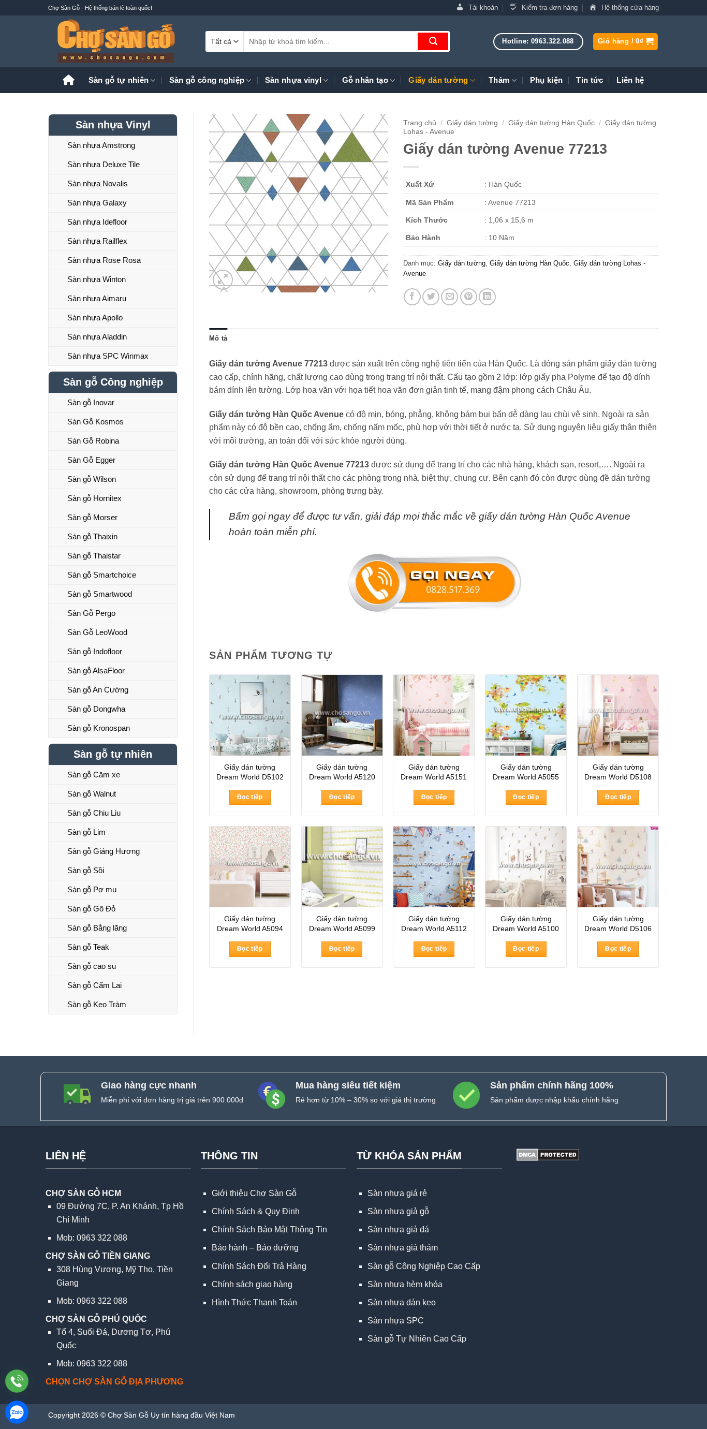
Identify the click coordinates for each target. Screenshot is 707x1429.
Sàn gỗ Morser (92, 517)
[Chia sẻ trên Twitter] (430, 296)
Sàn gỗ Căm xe (93, 774)
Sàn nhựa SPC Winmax (108, 355)
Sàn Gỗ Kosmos (95, 421)
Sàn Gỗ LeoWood (97, 632)
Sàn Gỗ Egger (91, 459)
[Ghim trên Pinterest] (468, 296)
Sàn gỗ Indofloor (94, 651)
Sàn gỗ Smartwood (99, 594)
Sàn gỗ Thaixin (92, 536)
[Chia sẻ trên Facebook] (412, 296)
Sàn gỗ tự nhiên (119, 80)
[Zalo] (16, 1412)
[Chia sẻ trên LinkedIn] (487, 296)
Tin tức (589, 80)
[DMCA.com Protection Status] (546, 1154)
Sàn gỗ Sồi (85, 870)
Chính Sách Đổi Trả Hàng (259, 1266)
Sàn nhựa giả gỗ (398, 1211)
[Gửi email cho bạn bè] (449, 296)
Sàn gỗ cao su (91, 966)
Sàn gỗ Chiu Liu (94, 812)
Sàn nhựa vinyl (293, 80)
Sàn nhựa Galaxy (97, 202)
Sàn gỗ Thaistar (94, 555)
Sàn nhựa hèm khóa (405, 1284)
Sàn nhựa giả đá (398, 1229)
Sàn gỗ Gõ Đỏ (91, 908)
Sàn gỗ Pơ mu (91, 889)
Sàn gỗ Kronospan (98, 728)
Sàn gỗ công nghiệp (206, 80)
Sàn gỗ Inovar (90, 402)
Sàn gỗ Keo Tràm (96, 1004)
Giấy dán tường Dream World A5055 (526, 772)
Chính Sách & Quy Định (256, 1211)
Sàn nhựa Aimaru (96, 298)
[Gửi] (433, 41)
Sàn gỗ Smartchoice (101, 574)
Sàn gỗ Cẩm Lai (94, 985)
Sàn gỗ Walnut (91, 793)
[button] (625, 41)
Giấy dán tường (438, 80)
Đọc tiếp (250, 797)
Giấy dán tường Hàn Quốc (551, 123)
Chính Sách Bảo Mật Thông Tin (269, 1229)
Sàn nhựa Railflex (97, 241)
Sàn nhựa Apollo (95, 317)
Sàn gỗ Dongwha (96, 708)
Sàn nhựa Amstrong (101, 145)
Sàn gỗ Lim (86, 832)
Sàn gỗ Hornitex (94, 498)
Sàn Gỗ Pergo (91, 613)
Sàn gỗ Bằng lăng (97, 927)
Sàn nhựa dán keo (401, 1302)
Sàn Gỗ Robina (93, 440)
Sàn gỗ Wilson (91, 479)
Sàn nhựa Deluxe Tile (103, 164)
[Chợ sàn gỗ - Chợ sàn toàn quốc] (119, 41)
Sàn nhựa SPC (395, 1320)
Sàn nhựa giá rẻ (397, 1193)
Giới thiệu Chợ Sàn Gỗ (254, 1193)
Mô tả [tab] (218, 338)
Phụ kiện (546, 80)
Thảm (499, 80)
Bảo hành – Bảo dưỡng (255, 1247)
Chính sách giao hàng (252, 1284)
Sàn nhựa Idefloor (97, 221)
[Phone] (16, 1381)
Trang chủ (419, 123)
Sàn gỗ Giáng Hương (103, 851)
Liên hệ (630, 80)
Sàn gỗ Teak (88, 946)
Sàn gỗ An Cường (97, 689)
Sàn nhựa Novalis (97, 183)
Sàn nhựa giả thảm (402, 1247)
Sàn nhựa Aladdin (97, 336)
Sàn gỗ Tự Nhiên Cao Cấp (416, 1338)
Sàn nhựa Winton (96, 279)
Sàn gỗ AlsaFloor (96, 670)
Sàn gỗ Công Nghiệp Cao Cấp (423, 1266)
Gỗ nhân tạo (365, 80)
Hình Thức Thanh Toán (254, 1302)
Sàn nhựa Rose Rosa (104, 260)
